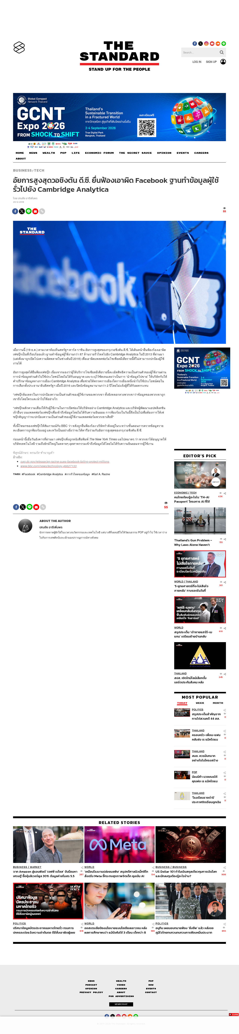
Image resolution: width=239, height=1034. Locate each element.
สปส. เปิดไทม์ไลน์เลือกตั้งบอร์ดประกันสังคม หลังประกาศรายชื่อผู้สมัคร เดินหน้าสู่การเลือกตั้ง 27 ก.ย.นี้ (191, 680)
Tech (39, 170)
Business (22, 170)
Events (151, 989)
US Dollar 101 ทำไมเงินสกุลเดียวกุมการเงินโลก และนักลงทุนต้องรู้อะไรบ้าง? (186, 873)
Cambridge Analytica (50, 474)
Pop (150, 981)
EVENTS (183, 153)
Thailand (192, 581)
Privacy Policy (91, 992)
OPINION (164, 153)
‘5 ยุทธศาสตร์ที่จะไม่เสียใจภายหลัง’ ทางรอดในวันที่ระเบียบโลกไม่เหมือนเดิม (191, 588)
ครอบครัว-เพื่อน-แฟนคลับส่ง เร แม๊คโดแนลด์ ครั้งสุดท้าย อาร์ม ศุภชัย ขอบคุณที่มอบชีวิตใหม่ (206, 737)
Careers (121, 989)
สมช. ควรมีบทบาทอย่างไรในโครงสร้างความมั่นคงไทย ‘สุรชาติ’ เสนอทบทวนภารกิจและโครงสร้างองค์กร (205, 758)
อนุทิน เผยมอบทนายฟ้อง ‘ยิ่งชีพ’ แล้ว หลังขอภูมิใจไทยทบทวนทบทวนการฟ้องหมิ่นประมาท (185, 930)
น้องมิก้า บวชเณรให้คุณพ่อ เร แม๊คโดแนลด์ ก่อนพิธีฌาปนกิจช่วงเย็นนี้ (205, 779)
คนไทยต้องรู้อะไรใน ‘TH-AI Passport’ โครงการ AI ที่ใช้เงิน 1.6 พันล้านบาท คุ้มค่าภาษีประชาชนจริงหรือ (193, 499)
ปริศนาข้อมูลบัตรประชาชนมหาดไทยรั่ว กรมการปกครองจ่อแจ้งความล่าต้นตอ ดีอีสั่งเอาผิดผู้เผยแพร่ (44, 930)
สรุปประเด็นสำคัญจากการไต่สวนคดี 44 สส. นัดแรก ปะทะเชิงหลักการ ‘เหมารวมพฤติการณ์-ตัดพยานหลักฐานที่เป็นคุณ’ (206, 716)
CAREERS (201, 153)
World (178, 581)
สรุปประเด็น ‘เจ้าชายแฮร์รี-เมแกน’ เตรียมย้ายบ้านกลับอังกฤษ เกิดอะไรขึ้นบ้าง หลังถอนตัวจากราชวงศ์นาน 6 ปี (193, 634)
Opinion (91, 989)
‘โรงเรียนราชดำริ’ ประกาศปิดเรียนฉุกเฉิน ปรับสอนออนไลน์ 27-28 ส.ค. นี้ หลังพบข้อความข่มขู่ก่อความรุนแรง (206, 799)
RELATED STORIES (119, 822)
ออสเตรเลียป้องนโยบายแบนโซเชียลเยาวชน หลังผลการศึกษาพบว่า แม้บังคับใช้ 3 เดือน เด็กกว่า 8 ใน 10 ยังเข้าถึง (115, 930)
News (91, 981)
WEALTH (49, 153)
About (121, 992)
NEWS (33, 153)
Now (150, 985)
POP (63, 153)
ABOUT (21, 158)
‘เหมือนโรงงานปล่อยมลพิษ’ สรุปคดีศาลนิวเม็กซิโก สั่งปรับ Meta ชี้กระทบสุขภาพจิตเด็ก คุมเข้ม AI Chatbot (116, 873)
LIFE (76, 153)
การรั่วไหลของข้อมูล (78, 474)
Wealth (121, 981)
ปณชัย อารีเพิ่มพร (28, 198)
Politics (197, 709)
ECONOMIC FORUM (99, 153)
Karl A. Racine (101, 474)
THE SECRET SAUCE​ (135, 153)
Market (35, 867)
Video (121, 985)
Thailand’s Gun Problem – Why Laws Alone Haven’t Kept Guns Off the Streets (193, 542)
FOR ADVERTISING (121, 996)
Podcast (91, 985)
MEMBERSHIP (121, 1004)
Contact (151, 992)
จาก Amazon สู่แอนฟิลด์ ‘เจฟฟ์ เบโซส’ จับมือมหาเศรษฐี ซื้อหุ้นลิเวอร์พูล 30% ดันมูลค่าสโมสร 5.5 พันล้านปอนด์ (45, 873)
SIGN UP (211, 62)
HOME (20, 153)
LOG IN (197, 62)
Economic (181, 492)
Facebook (29, 474)
